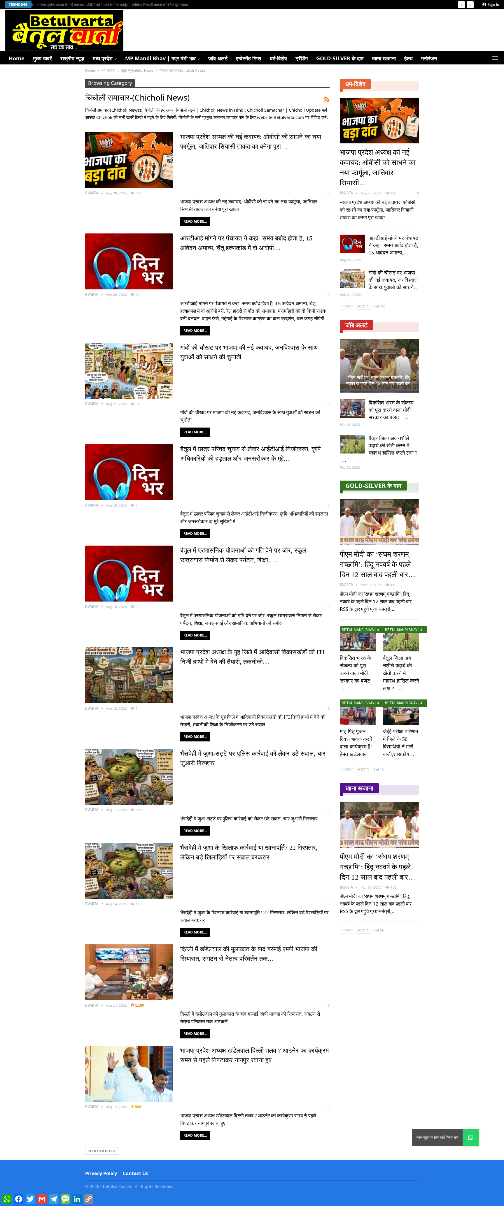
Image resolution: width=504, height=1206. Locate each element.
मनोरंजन (429, 58)
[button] (471, 1137)
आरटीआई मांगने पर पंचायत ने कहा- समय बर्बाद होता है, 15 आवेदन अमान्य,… (393, 245)
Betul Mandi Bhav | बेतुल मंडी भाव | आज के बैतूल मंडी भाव (363, 630)
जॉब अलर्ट (218, 58)
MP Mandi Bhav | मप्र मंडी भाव (160, 58)
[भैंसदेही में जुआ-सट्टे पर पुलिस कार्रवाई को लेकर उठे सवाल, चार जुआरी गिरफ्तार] (129, 777)
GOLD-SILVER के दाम (339, 58)
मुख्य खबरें (42, 58)
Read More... (195, 221)
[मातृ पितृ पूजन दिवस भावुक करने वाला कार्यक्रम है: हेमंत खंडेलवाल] (358, 712)
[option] (379, 405)
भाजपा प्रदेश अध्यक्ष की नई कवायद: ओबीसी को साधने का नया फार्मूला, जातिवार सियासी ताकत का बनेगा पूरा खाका (112, 4)
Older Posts (103, 1151)
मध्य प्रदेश (103, 58)
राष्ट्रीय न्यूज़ (72, 58)
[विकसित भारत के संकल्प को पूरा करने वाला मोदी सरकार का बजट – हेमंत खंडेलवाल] (352, 408)
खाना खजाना (384, 58)
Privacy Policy (101, 1173)
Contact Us (135, 1173)
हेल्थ (408, 58)
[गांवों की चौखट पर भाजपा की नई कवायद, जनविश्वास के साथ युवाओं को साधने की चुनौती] (129, 371)
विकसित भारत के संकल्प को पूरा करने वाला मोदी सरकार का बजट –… (391, 410)
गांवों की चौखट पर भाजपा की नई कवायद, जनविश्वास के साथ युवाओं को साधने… (394, 280)
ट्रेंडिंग (301, 58)
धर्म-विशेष (278, 58)
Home (16, 58)
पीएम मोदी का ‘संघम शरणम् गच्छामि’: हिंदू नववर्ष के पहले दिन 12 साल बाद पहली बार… (379, 380)
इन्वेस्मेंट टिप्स (248, 58)
